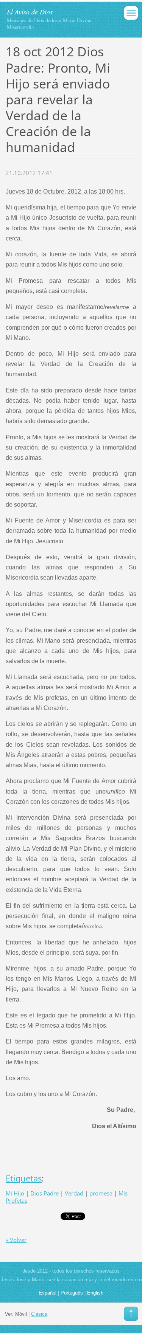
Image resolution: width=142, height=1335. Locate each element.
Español (47, 1293)
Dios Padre (44, 1193)
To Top (131, 1314)
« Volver (16, 1240)
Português (72, 1293)
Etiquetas (24, 1178)
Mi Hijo (15, 1193)
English (95, 1293)
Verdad (74, 1193)
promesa (100, 1193)
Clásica (39, 1314)
